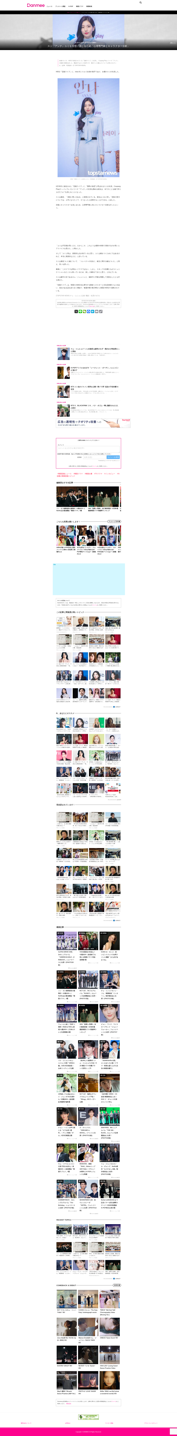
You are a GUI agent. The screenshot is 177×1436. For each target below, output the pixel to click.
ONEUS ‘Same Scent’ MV (109, 1338)
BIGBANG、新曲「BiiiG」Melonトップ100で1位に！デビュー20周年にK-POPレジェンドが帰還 (87, 1169)
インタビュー (110, 474)
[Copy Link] (101, 312)
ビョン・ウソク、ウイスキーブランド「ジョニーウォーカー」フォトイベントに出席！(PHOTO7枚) (109, 1029)
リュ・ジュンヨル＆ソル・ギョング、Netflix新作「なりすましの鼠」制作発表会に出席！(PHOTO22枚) (109, 1169)
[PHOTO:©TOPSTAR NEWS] (67, 941)
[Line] (80, 312)
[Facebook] (88, 312)
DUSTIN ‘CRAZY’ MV (64, 1366)
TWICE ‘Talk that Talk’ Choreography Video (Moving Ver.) (107, 1312)
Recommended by (108, 706)
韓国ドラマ (172, 42)
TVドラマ (98, 474)
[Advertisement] (88, 227)
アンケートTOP (114, 521)
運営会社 (68, 1403)
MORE (116, 1285)
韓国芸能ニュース (64, 474)
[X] (76, 312)
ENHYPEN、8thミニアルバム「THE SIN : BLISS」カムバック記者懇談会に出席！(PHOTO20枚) (109, 1133)
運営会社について (26, 1423)
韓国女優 (89, 474)
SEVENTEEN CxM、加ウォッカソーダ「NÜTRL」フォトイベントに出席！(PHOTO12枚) (88, 1205)
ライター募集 (109, 1423)
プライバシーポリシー (151, 1423)
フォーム (91, 306)
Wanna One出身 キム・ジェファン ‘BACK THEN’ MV (87, 1340)
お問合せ (67, 1423)
